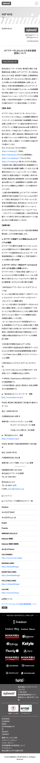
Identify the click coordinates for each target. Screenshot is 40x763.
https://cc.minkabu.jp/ (11, 158)
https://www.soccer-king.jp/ (12, 558)
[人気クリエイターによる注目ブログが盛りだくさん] (12, 629)
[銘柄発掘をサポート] (28, 636)
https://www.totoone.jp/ (10, 593)
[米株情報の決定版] (12, 644)
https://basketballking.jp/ (11, 575)
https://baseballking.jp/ (10, 567)
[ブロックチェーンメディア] (28, 651)
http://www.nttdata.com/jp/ (12, 397)
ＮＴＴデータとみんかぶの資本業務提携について (19, 604)
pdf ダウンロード (10, 62)
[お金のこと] (12, 658)
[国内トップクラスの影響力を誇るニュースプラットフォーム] (28, 629)
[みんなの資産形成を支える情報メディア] (12, 636)
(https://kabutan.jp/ (9, 155)
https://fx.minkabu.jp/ (10, 162)
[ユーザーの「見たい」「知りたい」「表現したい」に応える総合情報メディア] (20, 622)
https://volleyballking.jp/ (11, 584)
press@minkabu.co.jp (16, 489)
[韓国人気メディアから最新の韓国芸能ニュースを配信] (28, 644)
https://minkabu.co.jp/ (10, 439)
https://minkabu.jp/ (10, 151)
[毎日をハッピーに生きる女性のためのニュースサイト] (12, 651)
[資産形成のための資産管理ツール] (28, 658)
